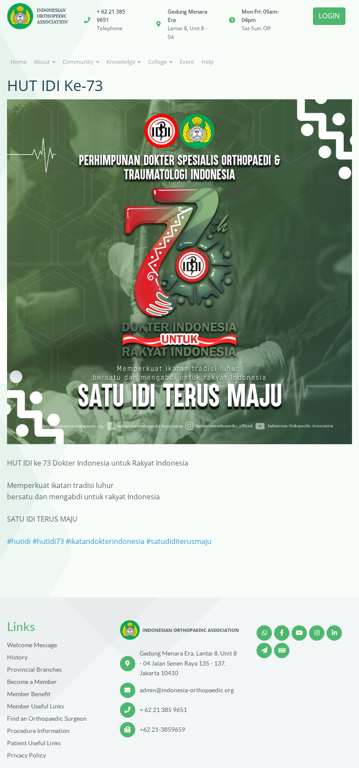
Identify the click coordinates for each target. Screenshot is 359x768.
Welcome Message (32, 645)
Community (79, 62)
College (158, 62)
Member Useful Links (35, 706)
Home (19, 62)
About (42, 62)
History (17, 657)
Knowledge (121, 62)
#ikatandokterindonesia (105, 541)
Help (207, 62)
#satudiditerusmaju (178, 541)
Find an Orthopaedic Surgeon (47, 718)
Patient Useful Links (34, 743)
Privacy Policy (26, 755)
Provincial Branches (34, 669)
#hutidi (19, 541)
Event (187, 62)
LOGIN (329, 16)
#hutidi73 (48, 541)
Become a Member (32, 681)
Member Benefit (28, 694)
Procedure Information (38, 730)
